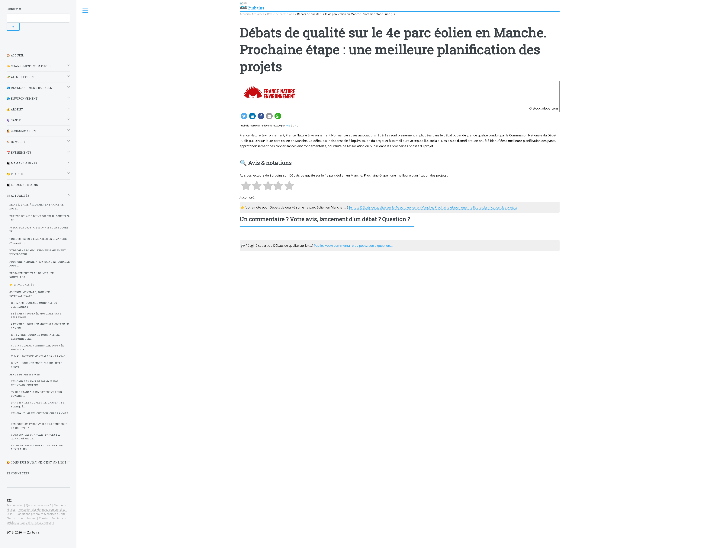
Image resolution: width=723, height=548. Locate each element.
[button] (244, 116)
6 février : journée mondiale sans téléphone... (36, 315)
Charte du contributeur (21, 518)
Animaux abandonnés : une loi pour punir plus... (37, 447)
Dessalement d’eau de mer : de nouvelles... (31, 275)
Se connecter (18, 473)
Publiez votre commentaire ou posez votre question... (353, 245)
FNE (287, 125)
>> (13, 26)
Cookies (44, 518)
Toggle (85, 11)
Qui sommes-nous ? (38, 505)
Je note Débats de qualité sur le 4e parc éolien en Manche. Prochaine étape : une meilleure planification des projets (433, 207)
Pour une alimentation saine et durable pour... (39, 263)
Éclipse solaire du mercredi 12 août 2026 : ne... (39, 218)
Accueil (244, 14)
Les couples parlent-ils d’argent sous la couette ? (39, 425)
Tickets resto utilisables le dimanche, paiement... (38, 240)
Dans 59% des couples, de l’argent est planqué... (38, 404)
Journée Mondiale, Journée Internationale (29, 294)
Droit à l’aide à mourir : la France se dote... (36, 206)
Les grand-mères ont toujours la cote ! (39, 415)
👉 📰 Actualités (21, 284)
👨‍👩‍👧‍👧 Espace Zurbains (22, 185)
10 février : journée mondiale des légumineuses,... (36, 336)
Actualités (258, 14)
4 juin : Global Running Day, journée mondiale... (37, 347)
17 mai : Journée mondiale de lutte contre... (36, 365)
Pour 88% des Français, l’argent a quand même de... (35, 436)
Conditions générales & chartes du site (41, 514)
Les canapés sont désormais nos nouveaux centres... (34, 383)
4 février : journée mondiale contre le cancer (40, 326)
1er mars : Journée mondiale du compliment (34, 304)
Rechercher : (15, 9)
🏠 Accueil (15, 55)
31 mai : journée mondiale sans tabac (38, 356)
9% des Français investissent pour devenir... (36, 393)
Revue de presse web (280, 14)
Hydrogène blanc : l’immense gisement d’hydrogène (37, 252)
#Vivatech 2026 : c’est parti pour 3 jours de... (38, 229)
